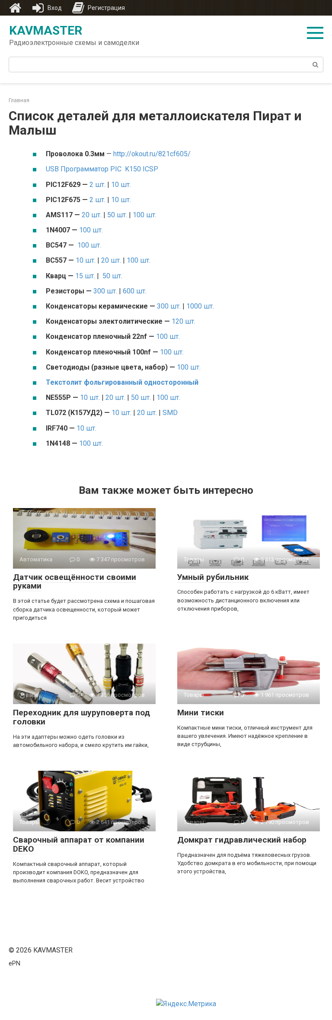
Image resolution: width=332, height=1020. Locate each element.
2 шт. (97, 184)
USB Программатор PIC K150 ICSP (102, 169)
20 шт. (92, 215)
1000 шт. (200, 306)
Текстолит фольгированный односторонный (122, 382)
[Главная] (15, 8)
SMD (170, 413)
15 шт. (85, 276)
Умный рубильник (213, 577)
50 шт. (117, 215)
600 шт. (135, 291)
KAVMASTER (45, 30)
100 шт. (144, 215)
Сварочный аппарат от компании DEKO (78, 844)
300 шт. (105, 291)
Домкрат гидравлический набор (241, 840)
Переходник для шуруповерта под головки (81, 717)
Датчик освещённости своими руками (74, 581)
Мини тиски (200, 713)
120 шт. (183, 321)
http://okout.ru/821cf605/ (152, 154)
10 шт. (121, 184)
